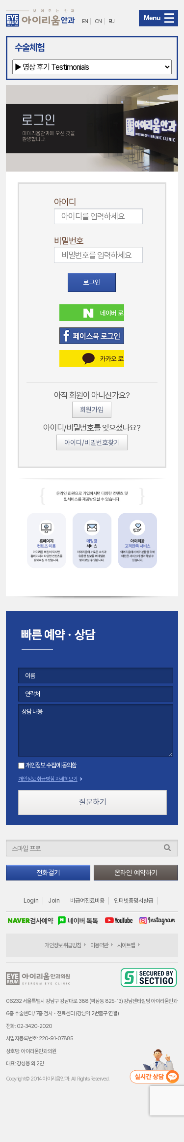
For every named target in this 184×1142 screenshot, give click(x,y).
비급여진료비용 (87, 900)
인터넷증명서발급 (133, 900)
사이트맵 (126, 945)
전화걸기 (48, 873)
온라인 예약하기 (136, 873)
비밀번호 (68, 240)
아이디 (65, 202)
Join (54, 900)
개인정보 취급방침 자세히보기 (48, 779)
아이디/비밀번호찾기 (92, 442)
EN (85, 21)
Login (31, 900)
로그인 (92, 282)
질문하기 (92, 802)
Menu (152, 18)
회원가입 (92, 409)
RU (111, 21)
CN (98, 21)
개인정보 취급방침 (63, 945)
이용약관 (99, 945)
